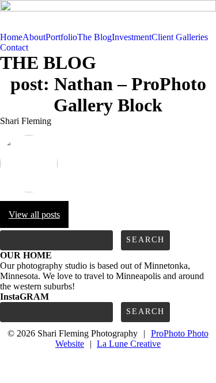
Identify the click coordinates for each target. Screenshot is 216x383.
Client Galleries (179, 37)
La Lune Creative (129, 344)
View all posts (34, 214)
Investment (131, 37)
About (34, 37)
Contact (14, 47)
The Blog (94, 37)
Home (11, 37)
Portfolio (61, 37)
